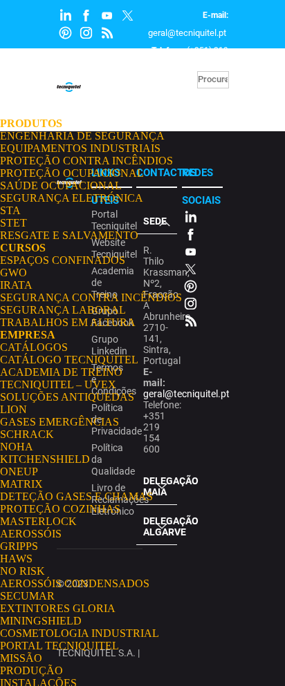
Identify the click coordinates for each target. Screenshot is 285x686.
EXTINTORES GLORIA (58, 608)
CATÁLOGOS (34, 347)
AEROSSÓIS (31, 534)
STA (10, 210)
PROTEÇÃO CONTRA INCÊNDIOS (86, 160)
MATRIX (21, 484)
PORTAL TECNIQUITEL (59, 645)
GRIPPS (19, 546)
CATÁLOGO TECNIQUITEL (69, 359)
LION (13, 409)
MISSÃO (21, 658)
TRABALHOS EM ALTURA (68, 322)
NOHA (16, 446)
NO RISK (22, 571)
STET (13, 223)
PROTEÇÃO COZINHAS (60, 509)
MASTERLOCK (38, 521)
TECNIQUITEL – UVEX (58, 384)
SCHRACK (27, 434)
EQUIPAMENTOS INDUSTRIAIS (80, 148)
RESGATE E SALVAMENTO (69, 235)
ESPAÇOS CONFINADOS (62, 260)
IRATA (16, 285)
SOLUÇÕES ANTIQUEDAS (67, 397)
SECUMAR (27, 596)
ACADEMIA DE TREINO (61, 372)
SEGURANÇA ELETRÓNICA (71, 198)
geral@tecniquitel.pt (187, 33)
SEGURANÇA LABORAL (63, 310)
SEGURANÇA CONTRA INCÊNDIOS (91, 297)
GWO (13, 272)
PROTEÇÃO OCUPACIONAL (72, 173)
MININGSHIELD (41, 621)
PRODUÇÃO (31, 670)
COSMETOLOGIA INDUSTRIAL (79, 633)
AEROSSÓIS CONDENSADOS (74, 583)
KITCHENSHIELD (45, 459)
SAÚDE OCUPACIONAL (61, 185)
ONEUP (19, 471)
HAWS (16, 558)
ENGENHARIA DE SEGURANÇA (82, 136)
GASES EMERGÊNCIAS (59, 422)
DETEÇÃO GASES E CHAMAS (76, 496)
